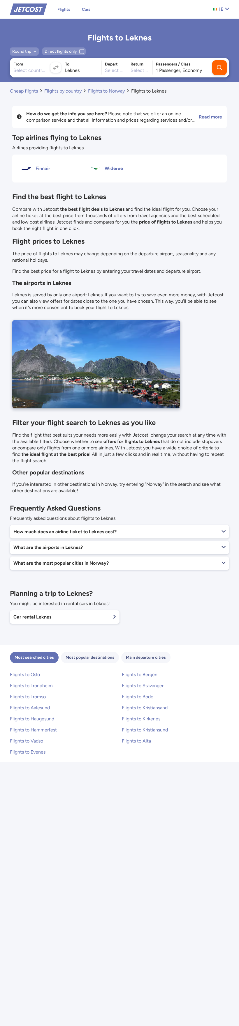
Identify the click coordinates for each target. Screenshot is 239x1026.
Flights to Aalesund (30, 707)
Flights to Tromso (28, 696)
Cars (86, 9)
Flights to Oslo (25, 674)
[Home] (28, 9)
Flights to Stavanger (143, 685)
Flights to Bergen (139, 674)
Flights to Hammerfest (33, 730)
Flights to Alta (136, 741)
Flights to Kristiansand (145, 707)
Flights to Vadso (26, 741)
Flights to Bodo (137, 696)
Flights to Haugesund (32, 719)
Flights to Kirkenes (141, 719)
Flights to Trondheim (31, 685)
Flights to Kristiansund (145, 730)
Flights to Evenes (27, 752)
